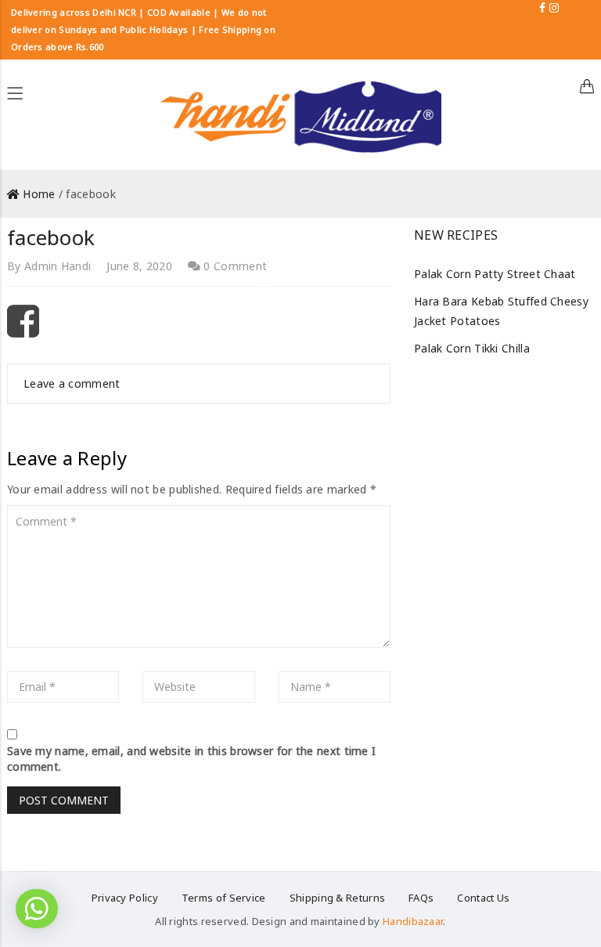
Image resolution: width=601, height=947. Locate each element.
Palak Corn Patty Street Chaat (495, 273)
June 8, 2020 (139, 265)
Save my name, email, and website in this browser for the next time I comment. (191, 758)
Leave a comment (72, 383)
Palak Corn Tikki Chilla (472, 348)
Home (39, 193)
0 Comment (233, 265)
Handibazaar (413, 921)
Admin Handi (57, 265)
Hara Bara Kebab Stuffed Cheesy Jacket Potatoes (501, 311)
